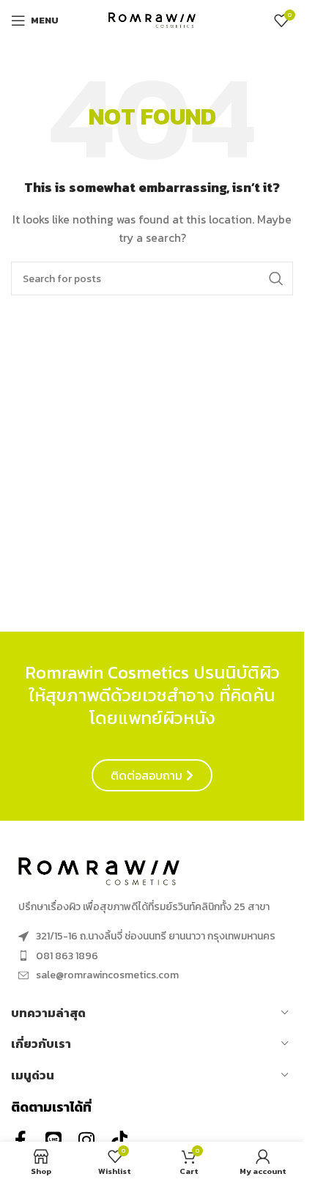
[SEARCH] (276, 278)
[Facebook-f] (20, 1140)
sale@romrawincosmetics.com (107, 975)
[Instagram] (86, 1140)
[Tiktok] (119, 1140)
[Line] (53, 1140)
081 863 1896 (67, 956)
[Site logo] (152, 19)
